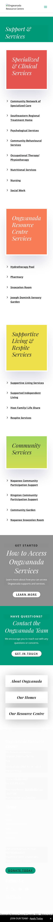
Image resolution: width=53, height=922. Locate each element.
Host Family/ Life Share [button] (25, 407)
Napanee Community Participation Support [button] (24, 483)
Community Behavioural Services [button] (26, 143)
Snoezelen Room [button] (21, 287)
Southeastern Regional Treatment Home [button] (25, 118)
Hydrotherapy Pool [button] (22, 267)
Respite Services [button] (20, 417)
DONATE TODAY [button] (20, 870)
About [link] (8, 819)
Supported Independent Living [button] (25, 395)
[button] (45, 9)
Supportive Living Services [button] (27, 383)
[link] (16, 6)
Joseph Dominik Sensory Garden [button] (25, 300)
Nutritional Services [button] (23, 169)
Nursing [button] (15, 180)
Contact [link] (10, 837)
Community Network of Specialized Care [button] (25, 103)
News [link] (8, 828)
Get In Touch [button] (26, 653)
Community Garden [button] (22, 510)
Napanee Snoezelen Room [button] (27, 520)
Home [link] (8, 815)
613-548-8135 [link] (17, 783)
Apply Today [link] (36, 918)
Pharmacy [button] (16, 277)
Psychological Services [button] (24, 130)
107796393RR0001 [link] (15, 852)
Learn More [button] (26, 594)
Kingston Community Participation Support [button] (24, 497)
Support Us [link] (11, 833)
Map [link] (7, 760)
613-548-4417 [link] (20, 779)
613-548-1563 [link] (28, 797)
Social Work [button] (17, 190)
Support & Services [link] (16, 824)
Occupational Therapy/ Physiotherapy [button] (24, 157)
